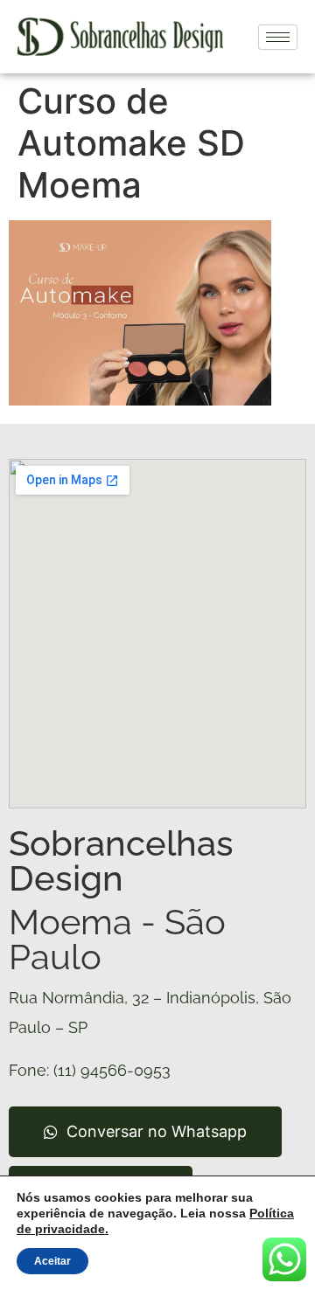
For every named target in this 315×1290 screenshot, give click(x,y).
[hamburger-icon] (278, 37)
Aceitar (52, 1261)
